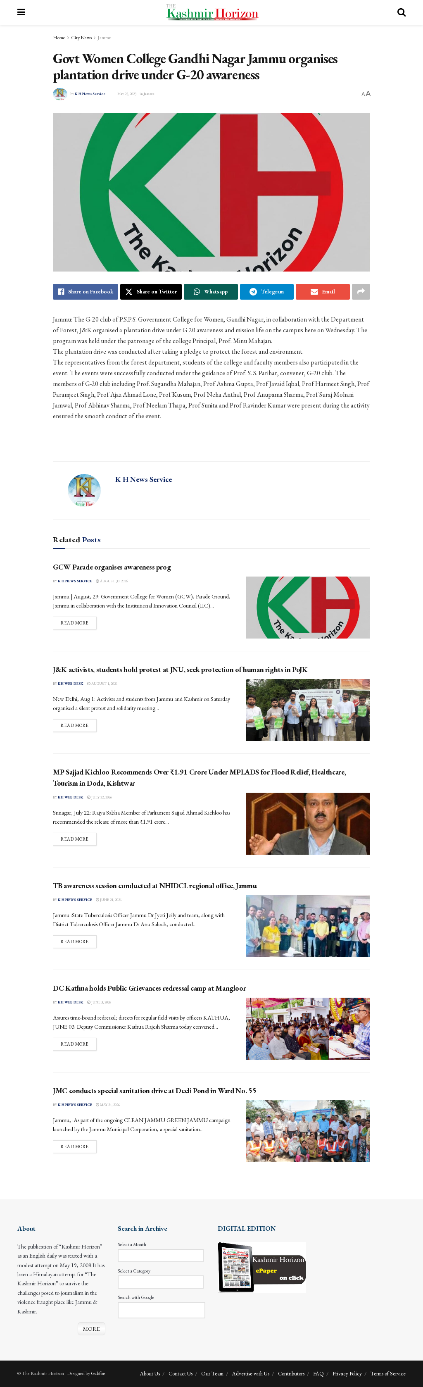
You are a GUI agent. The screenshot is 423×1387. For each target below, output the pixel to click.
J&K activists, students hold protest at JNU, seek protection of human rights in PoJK (180, 669)
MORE (91, 1328)
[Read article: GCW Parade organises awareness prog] (308, 608)
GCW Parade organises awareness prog (112, 567)
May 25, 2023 (126, 93)
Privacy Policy (347, 1373)
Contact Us (180, 1373)
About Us (150, 1373)
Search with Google (136, 1297)
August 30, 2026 (113, 581)
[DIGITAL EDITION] (262, 1266)
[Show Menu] (21, 12)
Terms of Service (388, 1373)
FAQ (318, 1373)
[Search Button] (401, 12)
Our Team (212, 1373)
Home (59, 37)
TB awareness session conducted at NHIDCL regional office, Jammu (155, 885)
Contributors (291, 1373)
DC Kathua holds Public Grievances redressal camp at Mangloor (149, 988)
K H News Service (90, 93)
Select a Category (134, 1270)
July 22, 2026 (101, 797)
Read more (79, 623)
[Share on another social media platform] (361, 292)
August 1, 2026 (103, 683)
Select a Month (132, 1244)
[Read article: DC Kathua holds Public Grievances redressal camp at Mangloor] (308, 1029)
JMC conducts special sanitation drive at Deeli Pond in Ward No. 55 (154, 1090)
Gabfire (98, 1373)
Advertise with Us (250, 1373)
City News (81, 37)
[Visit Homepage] (211, 12)
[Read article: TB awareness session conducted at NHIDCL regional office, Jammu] (308, 926)
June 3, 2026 (100, 1002)
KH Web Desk (70, 683)
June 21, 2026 (110, 899)
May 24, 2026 (109, 1104)
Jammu (104, 37)
